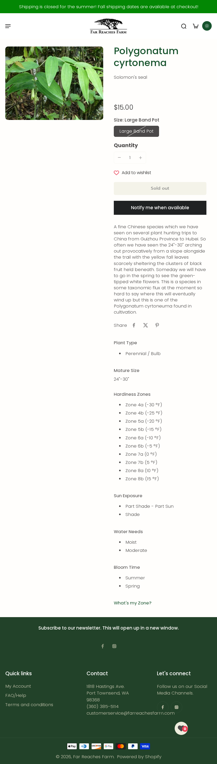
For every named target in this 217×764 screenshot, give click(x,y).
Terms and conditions (29, 705)
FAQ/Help (15, 695)
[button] (160, 188)
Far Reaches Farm (93, 756)
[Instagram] (114, 646)
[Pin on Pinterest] (157, 325)
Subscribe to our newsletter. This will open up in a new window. (108, 628)
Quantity (126, 145)
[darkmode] (207, 26)
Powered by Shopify (139, 756)
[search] (183, 26)
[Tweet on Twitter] (145, 325)
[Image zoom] (54, 83)
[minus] (119, 157)
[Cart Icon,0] (195, 25)
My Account (18, 686)
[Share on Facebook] (134, 325)
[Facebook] (102, 646)
